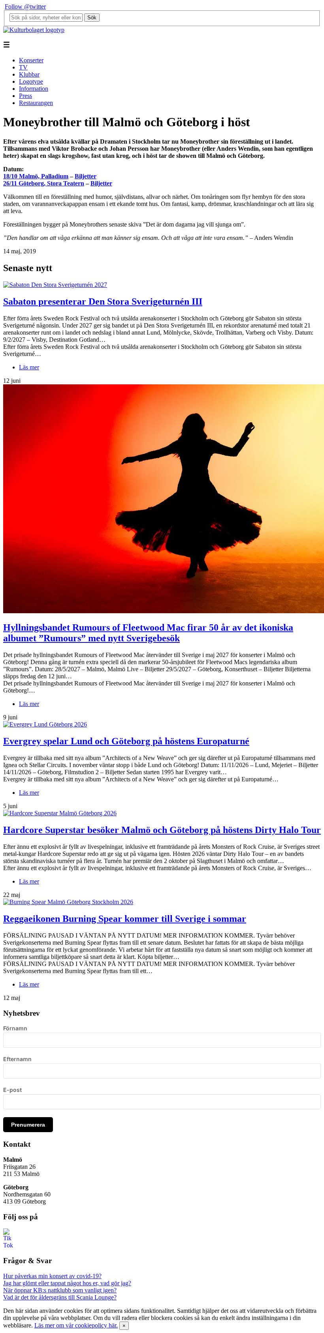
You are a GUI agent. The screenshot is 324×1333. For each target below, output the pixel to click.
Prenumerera (28, 1124)
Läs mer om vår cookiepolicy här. (76, 1325)
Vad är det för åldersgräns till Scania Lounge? (60, 1297)
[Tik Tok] (8, 1245)
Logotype (31, 81)
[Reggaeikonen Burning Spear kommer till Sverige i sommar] (68, 902)
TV (23, 67)
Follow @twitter (25, 6)
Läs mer (29, 367)
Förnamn (15, 1028)
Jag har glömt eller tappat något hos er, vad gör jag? (67, 1283)
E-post (12, 1089)
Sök (91, 18)
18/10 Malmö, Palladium (35, 176)
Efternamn (17, 1059)
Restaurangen (36, 102)
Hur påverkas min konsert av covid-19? (52, 1276)
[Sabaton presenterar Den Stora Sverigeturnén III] (55, 284)
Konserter (31, 60)
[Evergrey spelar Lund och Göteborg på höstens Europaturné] (45, 724)
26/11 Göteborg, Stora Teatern (43, 183)
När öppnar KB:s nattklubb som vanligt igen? (60, 1290)
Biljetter (85, 176)
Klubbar (29, 74)
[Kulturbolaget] (33, 29)
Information (33, 88)
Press (25, 95)
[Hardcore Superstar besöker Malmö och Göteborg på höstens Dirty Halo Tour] (60, 813)
